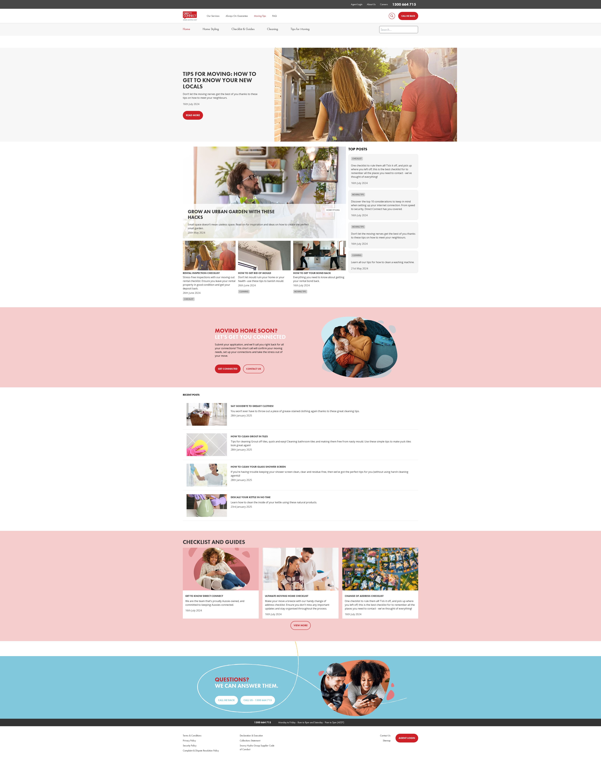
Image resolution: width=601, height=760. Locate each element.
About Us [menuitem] (371, 4)
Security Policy (189, 745)
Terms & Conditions (192, 735)
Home (186, 29)
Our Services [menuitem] (213, 16)
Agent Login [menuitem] (356, 4)
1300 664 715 (404, 4)
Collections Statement (250, 740)
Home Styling (211, 29)
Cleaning (272, 29)
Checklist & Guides (242, 29)
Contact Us (385, 735)
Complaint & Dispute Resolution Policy (201, 750)
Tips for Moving (300, 29)
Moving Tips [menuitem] (260, 16)
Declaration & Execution (251, 735)
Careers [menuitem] (384, 4)
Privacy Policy (189, 740)
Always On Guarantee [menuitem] (237, 16)
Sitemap (386, 740)
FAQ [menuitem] (274, 16)
